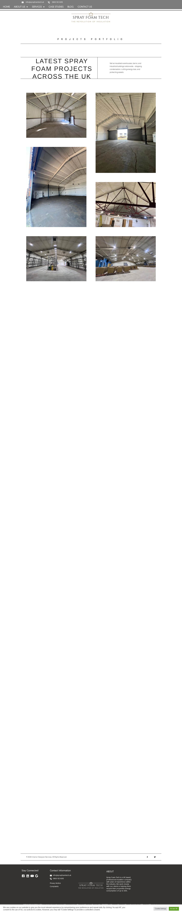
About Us (19, 7)
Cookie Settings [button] (160, 909)
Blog (70, 7)
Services (37, 7)
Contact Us (85, 7)
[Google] (36, 875)
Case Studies (56, 7)
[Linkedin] (27, 875)
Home (6, 7)
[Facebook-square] (23, 875)
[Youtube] (32, 875)
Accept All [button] (173, 909)
